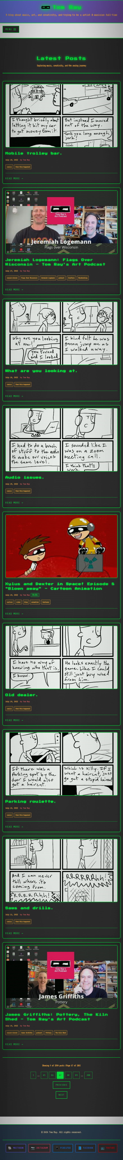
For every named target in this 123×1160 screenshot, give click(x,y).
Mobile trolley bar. (34, 153)
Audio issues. (25, 477)
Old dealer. (22, 695)
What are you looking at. (41, 371)
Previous (61, 1085)
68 (68, 1075)
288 (88, 1075)
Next (61, 1095)
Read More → (14, 178)
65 (44, 1075)
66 (52, 1075)
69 (76, 1075)
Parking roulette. (31, 801)
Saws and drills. (29, 908)
